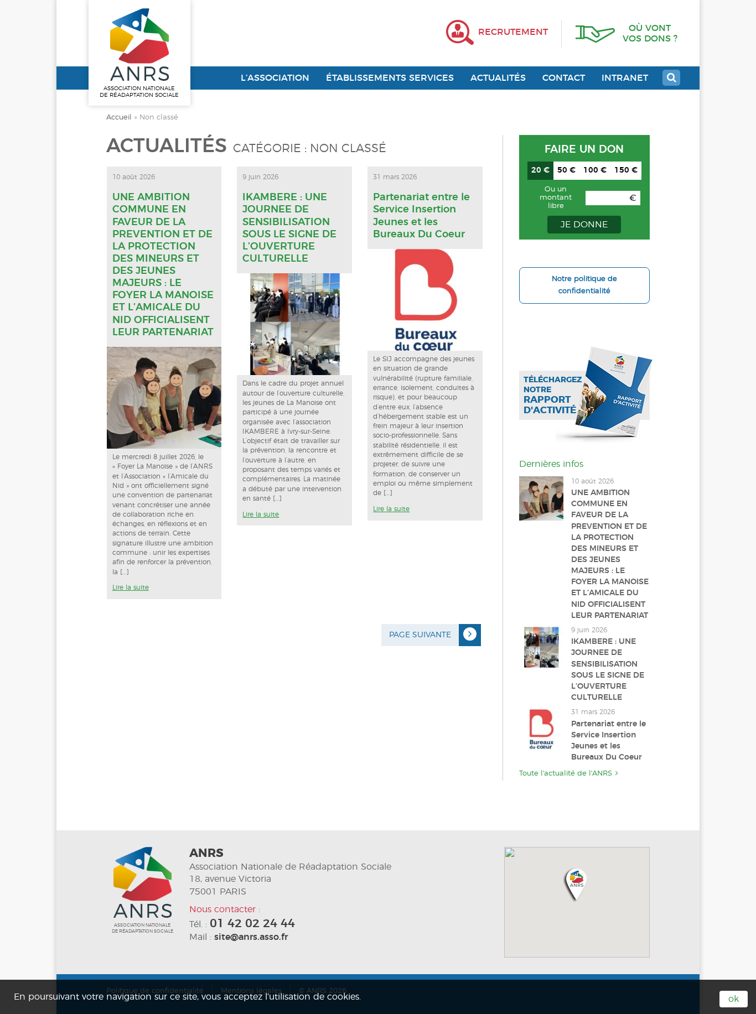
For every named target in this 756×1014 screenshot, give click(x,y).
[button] (576, 884)
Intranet (625, 78)
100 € (595, 170)
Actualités (498, 78)
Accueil (119, 117)
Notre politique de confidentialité (584, 285)
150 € (626, 170)
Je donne (584, 224)
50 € (566, 170)
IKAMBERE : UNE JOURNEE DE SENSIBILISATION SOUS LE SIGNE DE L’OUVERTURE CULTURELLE (289, 228)
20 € (540, 170)
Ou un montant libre (556, 198)
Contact (563, 78)
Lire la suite (130, 588)
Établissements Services (390, 78)
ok (733, 999)
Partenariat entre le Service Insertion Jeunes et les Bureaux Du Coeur (421, 215)
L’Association (275, 78)
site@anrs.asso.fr (251, 937)
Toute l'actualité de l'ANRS (565, 773)
